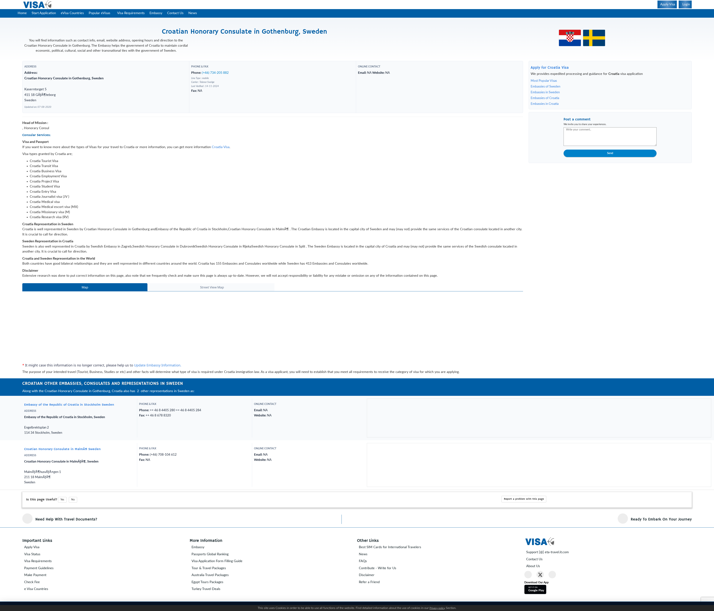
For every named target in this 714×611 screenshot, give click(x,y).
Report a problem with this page (524, 499)
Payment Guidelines (39, 568)
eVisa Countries (72, 13)
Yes (62, 499)
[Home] (37, 4)
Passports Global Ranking (210, 554)
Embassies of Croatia (545, 98)
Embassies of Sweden (545, 86)
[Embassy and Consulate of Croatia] (570, 37)
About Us (533, 566)
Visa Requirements (131, 13)
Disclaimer (366, 575)
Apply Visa (31, 547)
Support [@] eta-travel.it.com (547, 552)
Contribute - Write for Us (377, 568)
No (73, 499)
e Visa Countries (36, 589)
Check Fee (32, 582)
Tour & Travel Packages (209, 568)
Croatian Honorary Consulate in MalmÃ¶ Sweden (62, 449)
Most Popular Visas (544, 80)
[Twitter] (540, 574)
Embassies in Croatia (545, 103)
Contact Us (175, 13)
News (192, 13)
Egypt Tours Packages (207, 582)
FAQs (363, 561)
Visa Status (32, 554)
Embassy (155, 13)
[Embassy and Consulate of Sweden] (594, 37)
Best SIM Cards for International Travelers (390, 547)
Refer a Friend (369, 582)
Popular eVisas (100, 13)
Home (22, 13)
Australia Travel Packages (210, 575)
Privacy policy (437, 608)
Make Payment (35, 575)
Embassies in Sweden (545, 92)
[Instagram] (552, 574)
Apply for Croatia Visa (550, 67)
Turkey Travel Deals (206, 589)
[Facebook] (528, 574)
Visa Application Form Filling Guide (217, 561)
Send (610, 153)
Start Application (44, 13)
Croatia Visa (220, 147)
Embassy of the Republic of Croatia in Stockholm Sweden (69, 405)
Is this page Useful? (41, 499)
